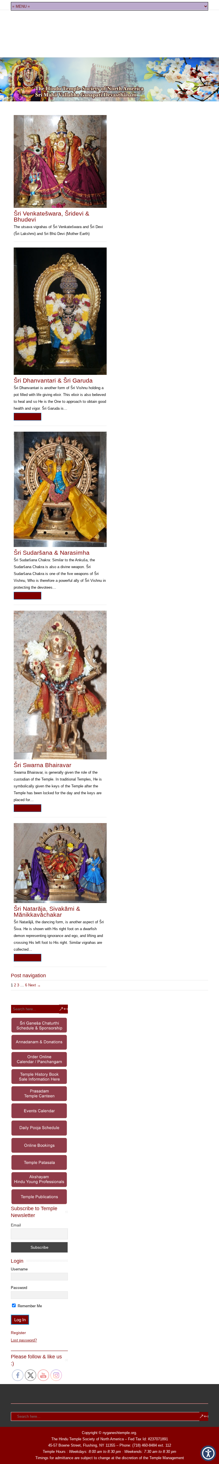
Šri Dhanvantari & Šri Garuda (53, 380)
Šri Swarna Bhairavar (42, 765)
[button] (208, 1453)
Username (19, 1269)
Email (16, 1225)
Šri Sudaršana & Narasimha (52, 552)
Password (19, 1288)
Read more (27, 417)
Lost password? (24, 1340)
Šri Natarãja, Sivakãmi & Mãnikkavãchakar (47, 911)
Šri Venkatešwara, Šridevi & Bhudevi (51, 216)
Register (18, 1332)
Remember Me (29, 1306)
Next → (34, 985)
